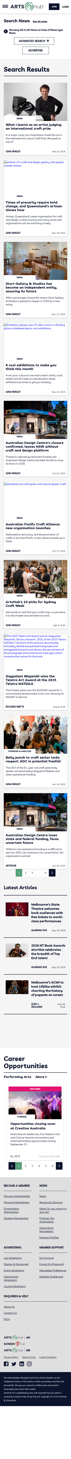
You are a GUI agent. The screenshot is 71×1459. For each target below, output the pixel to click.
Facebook (6, 1363)
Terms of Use (28, 1357)
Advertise (35, 50)
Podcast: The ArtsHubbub (46, 1220)
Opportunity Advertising (11, 1278)
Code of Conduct (47, 1357)
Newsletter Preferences (52, 1270)
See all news (40, 21)
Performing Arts (17, 1077)
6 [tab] (52, 1166)
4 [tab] (39, 1166)
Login (65, 6)
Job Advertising (13, 1258)
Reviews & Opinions (50, 1202)
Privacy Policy (11, 1357)
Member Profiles (49, 1237)
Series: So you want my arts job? (53, 1210)
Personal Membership (16, 1202)
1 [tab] (18, 1166)
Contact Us (10, 1313)
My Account (46, 1258)
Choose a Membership (17, 1196)
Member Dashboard (51, 1276)
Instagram (29, 1363)
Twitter (13, 1364)
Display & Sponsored (16, 1264)
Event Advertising (14, 1270)
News (42, 1196)
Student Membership (16, 1218)
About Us (9, 1306)
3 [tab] (32, 1166)
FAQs (7, 1319)
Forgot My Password (51, 1264)
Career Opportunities (26, 1062)
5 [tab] (46, 1166)
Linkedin (21, 1363)
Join (54, 6)
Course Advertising (15, 1286)
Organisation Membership (11, 1210)
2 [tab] (25, 1166)
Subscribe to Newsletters (46, 1229)
